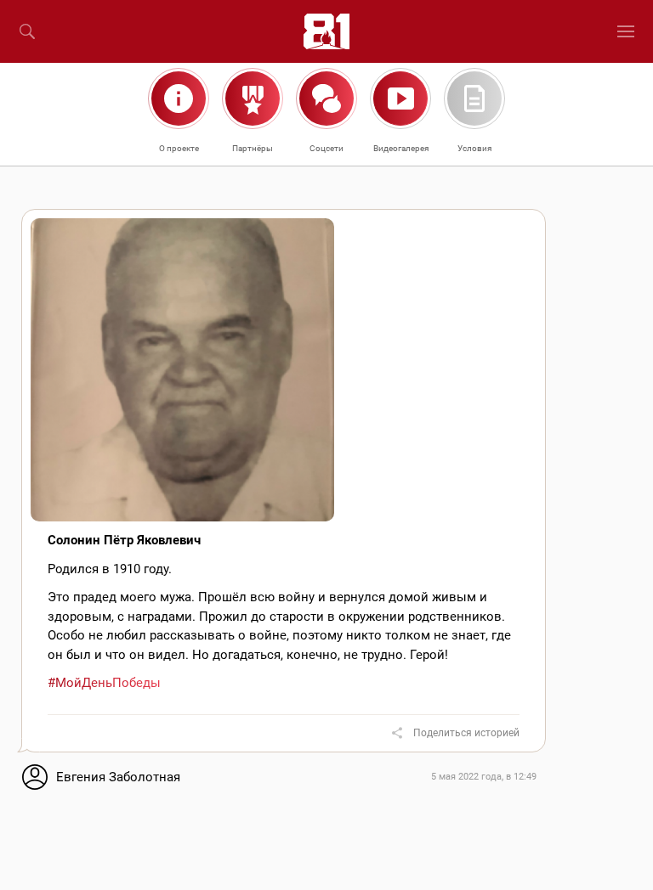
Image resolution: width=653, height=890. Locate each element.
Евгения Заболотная (118, 777)
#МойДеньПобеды (104, 682)
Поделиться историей (466, 733)
